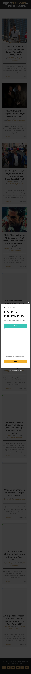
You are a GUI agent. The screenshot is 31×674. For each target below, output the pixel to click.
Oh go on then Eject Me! (15, 370)
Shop (15, 325)
